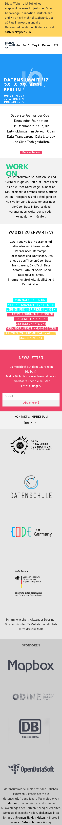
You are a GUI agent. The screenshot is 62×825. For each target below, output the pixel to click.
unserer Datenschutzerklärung (30, 823)
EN (56, 46)
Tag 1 (25, 46)
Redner (47, 46)
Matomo (12, 803)
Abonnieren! (31, 403)
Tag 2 (35, 46)
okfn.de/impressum (18, 32)
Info (17, 46)
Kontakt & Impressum (31, 417)
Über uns (31, 423)
